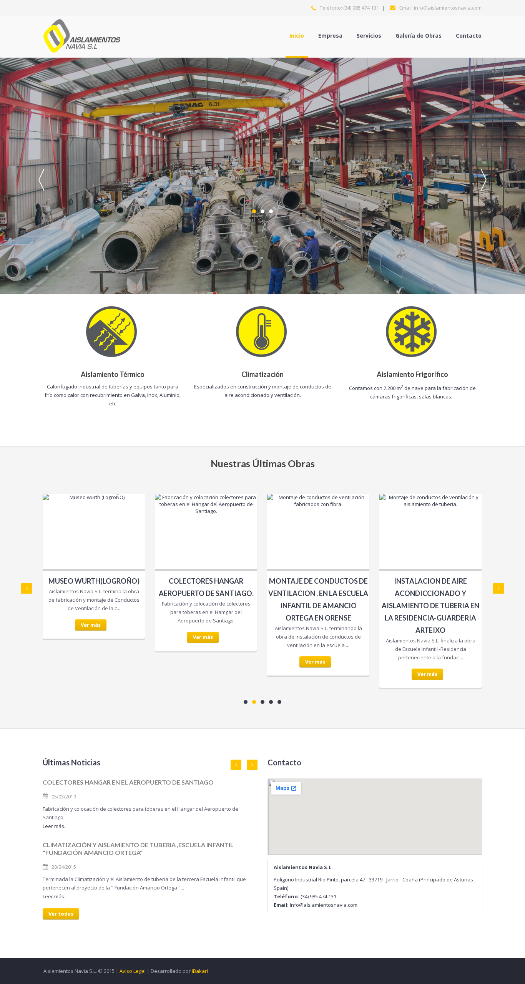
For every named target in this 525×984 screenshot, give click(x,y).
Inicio (296, 35)
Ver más (91, 624)
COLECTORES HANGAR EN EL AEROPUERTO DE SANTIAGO (128, 782)
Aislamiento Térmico (113, 374)
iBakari (200, 970)
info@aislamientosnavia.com (448, 7)
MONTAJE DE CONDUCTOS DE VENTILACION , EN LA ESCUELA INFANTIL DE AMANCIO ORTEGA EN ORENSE (318, 599)
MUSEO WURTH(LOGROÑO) (94, 581)
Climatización (262, 374)
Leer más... (55, 826)
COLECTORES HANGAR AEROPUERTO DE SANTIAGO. (206, 587)
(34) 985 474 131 (361, 7)
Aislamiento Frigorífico (412, 374)
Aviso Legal (133, 970)
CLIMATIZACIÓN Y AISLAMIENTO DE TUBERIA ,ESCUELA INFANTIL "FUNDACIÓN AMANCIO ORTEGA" (138, 848)
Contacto (469, 35)
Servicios (369, 35)
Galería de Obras (418, 35)
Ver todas (60, 913)
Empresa (330, 35)
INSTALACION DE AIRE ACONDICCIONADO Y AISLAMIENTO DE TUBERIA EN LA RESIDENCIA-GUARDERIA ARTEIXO (430, 605)
